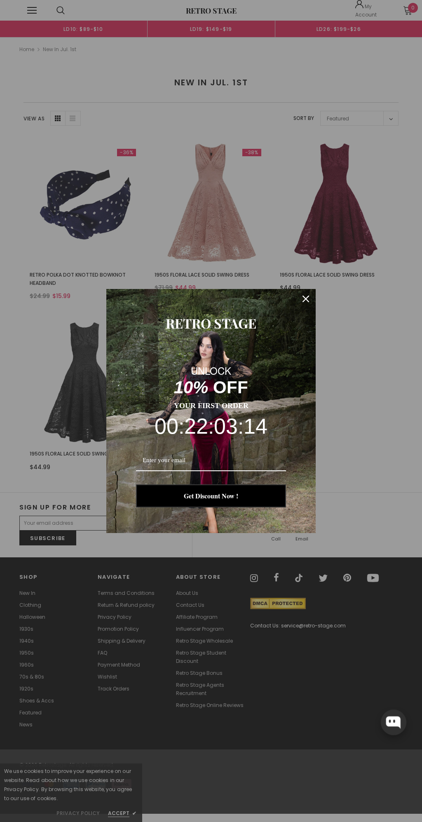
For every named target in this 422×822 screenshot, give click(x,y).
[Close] (306, 299)
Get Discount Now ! (211, 495)
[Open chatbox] (393, 722)
